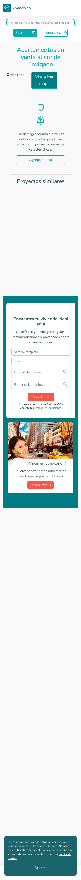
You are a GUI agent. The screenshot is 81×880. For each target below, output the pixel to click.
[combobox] (40, 22)
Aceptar (40, 867)
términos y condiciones (48, 408)
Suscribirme (41, 397)
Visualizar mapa (44, 80)
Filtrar (19, 33)
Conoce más (39, 485)
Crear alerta (54, 33)
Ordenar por (16, 74)
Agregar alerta (40, 159)
